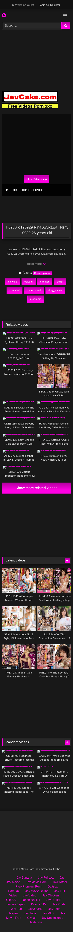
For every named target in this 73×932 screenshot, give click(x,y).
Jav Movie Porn (36, 882)
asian (60, 281)
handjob (45, 281)
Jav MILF (48, 913)
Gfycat (31, 917)
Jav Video (29, 895)
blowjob (12, 281)
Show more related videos (36, 488)
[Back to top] (61, 921)
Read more (34, 263)
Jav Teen (54, 908)
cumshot (15, 290)
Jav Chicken (50, 895)
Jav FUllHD (54, 899)
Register (55, 4)
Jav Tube (30, 913)
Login (42, 4)
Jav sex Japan (15, 904)
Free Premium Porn (29, 886)
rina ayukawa (43, 273)
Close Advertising (36, 178)
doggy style (55, 290)
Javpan (13, 913)
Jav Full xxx (46, 877)
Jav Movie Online (36, 891)
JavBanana (24, 877)
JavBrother (60, 882)
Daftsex (53, 886)
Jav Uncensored (52, 917)
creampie (35, 298)
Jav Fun (16, 908)
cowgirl (28, 281)
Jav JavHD (35, 908)
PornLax (13, 891)
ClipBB (11, 899)
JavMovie (35, 922)
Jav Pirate (59, 904)
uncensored (34, 290)
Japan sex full (31, 899)
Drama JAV (38, 904)
